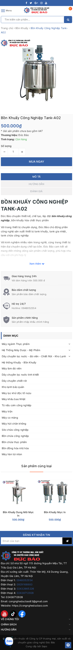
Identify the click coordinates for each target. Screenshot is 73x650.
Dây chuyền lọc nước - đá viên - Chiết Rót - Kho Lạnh (34, 356)
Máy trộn (7, 411)
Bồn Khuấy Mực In (55, 512)
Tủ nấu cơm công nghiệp (17, 405)
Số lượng (6, 145)
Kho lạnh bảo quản (13, 386)
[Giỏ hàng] (68, 11)
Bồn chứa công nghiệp (15, 435)
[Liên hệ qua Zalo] (8, 641)
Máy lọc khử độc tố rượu (16, 393)
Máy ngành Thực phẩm (16, 343)
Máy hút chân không (14, 423)
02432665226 (25, 588)
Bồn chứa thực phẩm (14, 442)
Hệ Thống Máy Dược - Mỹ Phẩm (21, 350)
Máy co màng (10, 417)
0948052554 (28, 308)
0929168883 (25, 584)
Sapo (44, 646)
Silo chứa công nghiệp (15, 429)
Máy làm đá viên (11, 368)
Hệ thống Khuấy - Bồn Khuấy (19, 362)
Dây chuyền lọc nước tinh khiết (20, 374)
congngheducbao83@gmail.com (28, 601)
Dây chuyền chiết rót (14, 380)
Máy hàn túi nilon (12, 454)
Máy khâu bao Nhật (13, 399)
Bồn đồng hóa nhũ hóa (15, 448)
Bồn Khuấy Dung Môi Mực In (18, 514)
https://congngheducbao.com (30, 605)
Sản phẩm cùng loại (36, 466)
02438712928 (25, 592)
